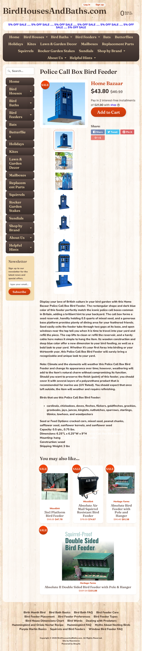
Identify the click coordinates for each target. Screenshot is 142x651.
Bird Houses (36, 37)
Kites (31, 44)
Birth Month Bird (35, 612)
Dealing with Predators (101, 621)
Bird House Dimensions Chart (44, 621)
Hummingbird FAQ (79, 625)
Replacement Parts (118, 44)
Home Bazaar (107, 83)
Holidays (15, 44)
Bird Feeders (88, 37)
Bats (107, 37)
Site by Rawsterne (71, 641)
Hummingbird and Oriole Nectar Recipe (38, 625)
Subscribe (19, 292)
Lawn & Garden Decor (58, 44)
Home (14, 37)
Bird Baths (62, 37)
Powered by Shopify (71, 643)
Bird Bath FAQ (83, 612)
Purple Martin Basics (33, 629)
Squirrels (26, 51)
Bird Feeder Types (106, 617)
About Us (57, 58)
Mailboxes (89, 44)
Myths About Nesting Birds (112, 625)
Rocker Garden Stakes (56, 51)
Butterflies (124, 37)
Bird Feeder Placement (39, 617)
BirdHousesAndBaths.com (54, 11)
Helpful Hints (83, 58)
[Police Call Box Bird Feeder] (64, 140)
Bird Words (74, 621)
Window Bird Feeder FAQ (106, 629)
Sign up (100, 5)
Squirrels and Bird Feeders (67, 629)
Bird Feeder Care (107, 612)
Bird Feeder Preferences (74, 617)
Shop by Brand (111, 51)
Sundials (86, 51)
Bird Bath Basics (59, 612)
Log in (87, 5)
